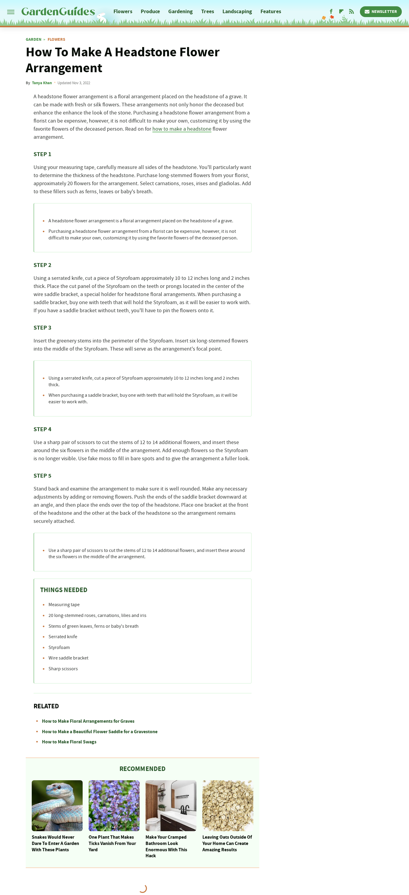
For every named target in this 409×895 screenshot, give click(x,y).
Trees (207, 11)
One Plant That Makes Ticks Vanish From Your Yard (112, 843)
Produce (150, 11)
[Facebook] (331, 11)
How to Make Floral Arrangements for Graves (88, 721)
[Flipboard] (341, 11)
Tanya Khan (42, 83)
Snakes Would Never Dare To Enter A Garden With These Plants (55, 843)
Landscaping (237, 11)
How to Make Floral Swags (69, 742)
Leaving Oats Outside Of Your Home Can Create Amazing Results (227, 843)
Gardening (180, 11)
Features (270, 11)
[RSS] (351, 11)
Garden (33, 39)
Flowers (122, 11)
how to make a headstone (181, 129)
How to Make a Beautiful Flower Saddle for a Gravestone (99, 732)
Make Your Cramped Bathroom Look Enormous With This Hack (166, 846)
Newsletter (384, 11)
